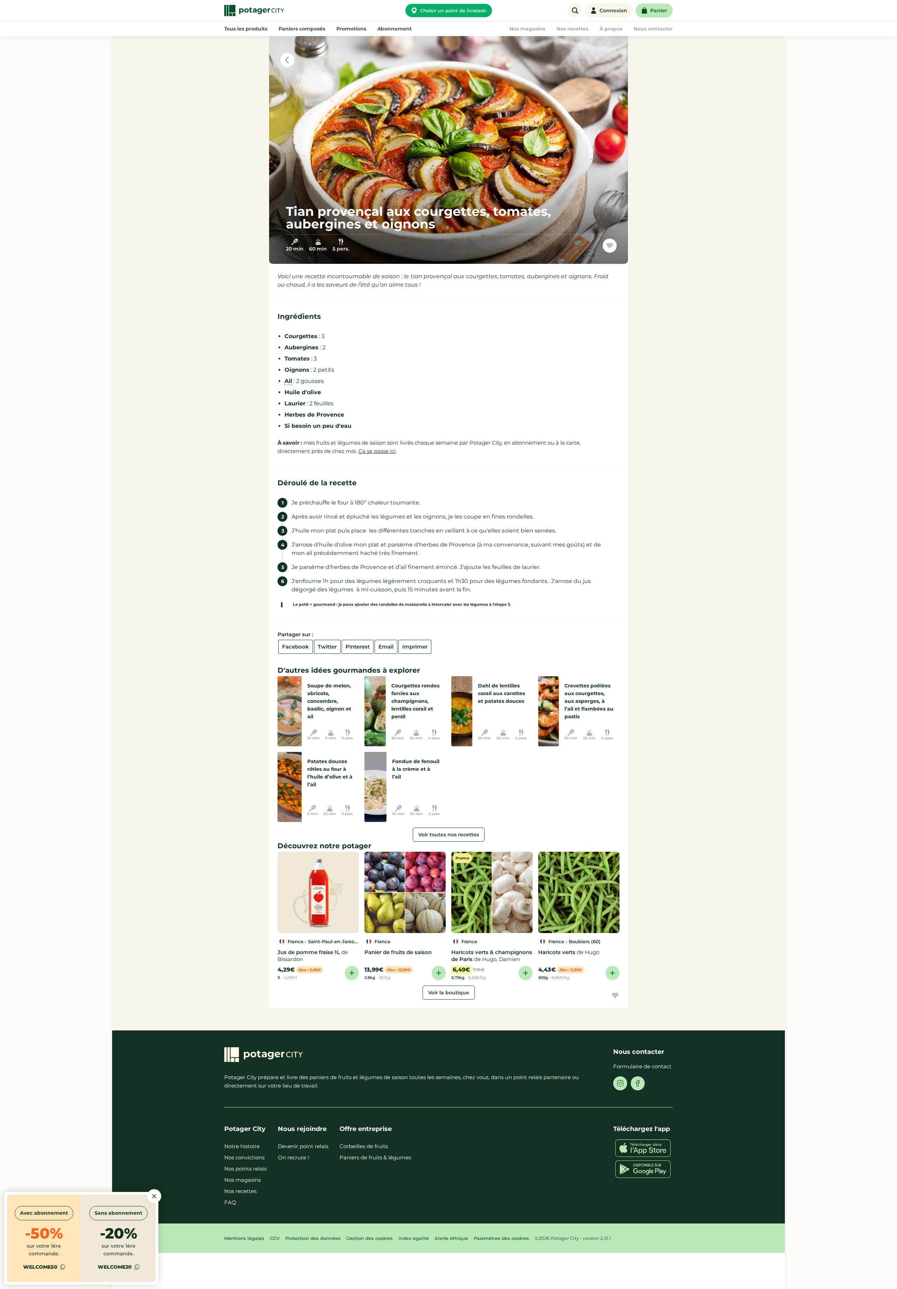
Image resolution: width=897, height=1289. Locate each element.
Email (385, 646)
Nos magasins (242, 1180)
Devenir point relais (303, 1146)
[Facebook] (638, 1083)
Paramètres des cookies (501, 1238)
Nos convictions (244, 1157)
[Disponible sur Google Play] (643, 1169)
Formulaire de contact (642, 1066)
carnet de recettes (577, 248)
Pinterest (357, 646)
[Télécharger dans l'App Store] (643, 1148)
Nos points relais (245, 1168)
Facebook (295, 646)
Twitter (327, 646)
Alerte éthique (451, 1238)
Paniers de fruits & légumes (375, 1157)
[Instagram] (620, 1083)
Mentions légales (244, 1238)
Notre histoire (242, 1146)
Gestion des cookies (369, 1238)
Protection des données (313, 1238)
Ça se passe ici (377, 451)
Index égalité (413, 1238)
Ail (288, 381)
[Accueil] (254, 10)
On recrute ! (293, 1157)
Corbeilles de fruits (364, 1146)
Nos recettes (240, 1191)
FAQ (230, 1202)
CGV (275, 1238)
